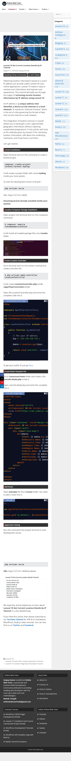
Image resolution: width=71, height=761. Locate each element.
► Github (41, 719)
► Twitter (41, 728)
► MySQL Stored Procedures (15, 741)
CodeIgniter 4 (12, 9)
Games (58, 69)
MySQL (58, 121)
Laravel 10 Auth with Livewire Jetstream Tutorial (24, 661)
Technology (60, 155)
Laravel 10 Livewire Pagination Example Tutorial (24, 664)
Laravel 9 (59, 115)
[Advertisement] (26, 19)
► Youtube (41, 714)
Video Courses (33, 9)
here (31, 365)
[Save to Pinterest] (2, 382)
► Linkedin (41, 732)
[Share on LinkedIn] (2, 386)
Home (4, 9)
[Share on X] (2, 378)
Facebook (29, 625)
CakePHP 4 (60, 49)
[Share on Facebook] (2, 375)
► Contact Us (42, 684)
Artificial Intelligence (60, 33)
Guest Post (60, 74)
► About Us (42, 680)
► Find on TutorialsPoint (47, 694)
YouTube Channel (15, 619)
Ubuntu (58, 161)
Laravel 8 (59, 109)
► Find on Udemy (44, 689)
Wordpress (60, 167)
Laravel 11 (59, 97)
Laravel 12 (59, 103)
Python (58, 143)
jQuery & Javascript (59, 82)
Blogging (59, 43)
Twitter (16, 625)
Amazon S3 (60, 26)
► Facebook (42, 723)
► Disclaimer (42, 698)
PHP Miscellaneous (61, 134)
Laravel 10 (10, 659)
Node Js (58, 127)
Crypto (58, 63)
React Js (58, 149)
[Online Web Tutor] (13, 4)
